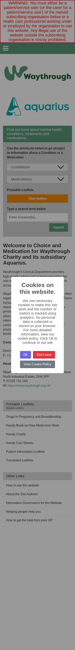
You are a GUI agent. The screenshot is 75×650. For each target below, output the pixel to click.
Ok (25, 354)
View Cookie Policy (37, 364)
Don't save (44, 354)
